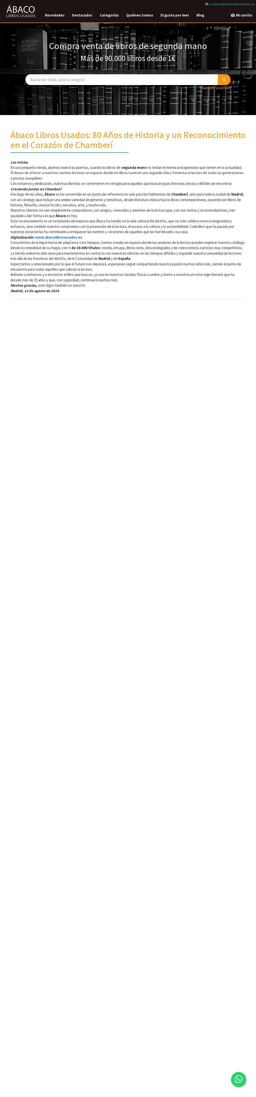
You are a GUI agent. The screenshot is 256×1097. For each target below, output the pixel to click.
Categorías (109, 15)
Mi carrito (243, 15)
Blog (200, 15)
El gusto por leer (174, 15)
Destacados (82, 15)
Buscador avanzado (215, 88)
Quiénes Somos (139, 15)
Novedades (54, 15)
